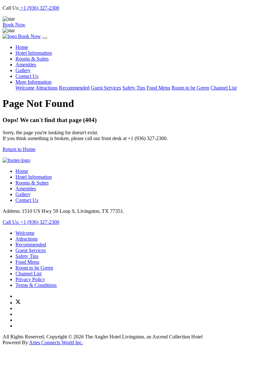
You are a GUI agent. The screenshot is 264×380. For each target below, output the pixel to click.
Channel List (224, 87)
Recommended (74, 87)
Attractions (46, 87)
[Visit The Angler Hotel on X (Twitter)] (18, 302)
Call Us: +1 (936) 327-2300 (31, 222)
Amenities (25, 64)
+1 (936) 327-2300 (39, 8)
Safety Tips (133, 87)
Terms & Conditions (36, 285)
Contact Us (26, 76)
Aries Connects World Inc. (56, 342)
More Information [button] (33, 82)
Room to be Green (190, 87)
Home (21, 47)
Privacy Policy (30, 279)
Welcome (24, 87)
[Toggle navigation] (44, 38)
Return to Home (19, 149)
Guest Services (106, 87)
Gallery (23, 70)
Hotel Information (33, 53)
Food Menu (158, 87)
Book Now (14, 24)
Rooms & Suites (32, 59)
